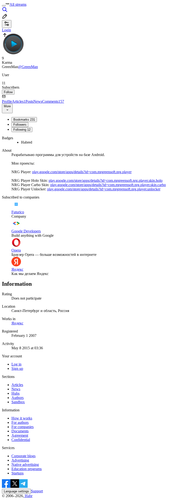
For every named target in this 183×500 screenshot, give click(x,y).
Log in (16, 364)
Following (21, 129)
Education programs (26, 469)
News (37, 101)
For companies (22, 427)
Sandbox (18, 402)
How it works (21, 418)
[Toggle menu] (4, 5)
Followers (19, 124)
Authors (17, 398)
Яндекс (17, 323)
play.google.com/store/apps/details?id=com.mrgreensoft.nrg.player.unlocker (103, 189)
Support (37, 491)
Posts (29, 101)
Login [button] (6, 30)
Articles (18, 101)
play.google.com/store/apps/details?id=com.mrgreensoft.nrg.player (82, 172)
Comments (53, 101)
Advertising (20, 460)
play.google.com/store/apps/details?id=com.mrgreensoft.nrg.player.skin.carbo (108, 185)
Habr (28, 496)
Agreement (19, 435)
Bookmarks (24, 119)
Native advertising (25, 464)
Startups (17, 473)
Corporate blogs (23, 456)
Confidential (20, 440)
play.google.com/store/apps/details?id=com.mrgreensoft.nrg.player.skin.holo (106, 180)
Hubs (15, 393)
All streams (18, 4)
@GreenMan (28, 67)
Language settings (16, 491)
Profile (7, 101)
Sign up (17, 368)
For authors (20, 422)
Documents (20, 431)
